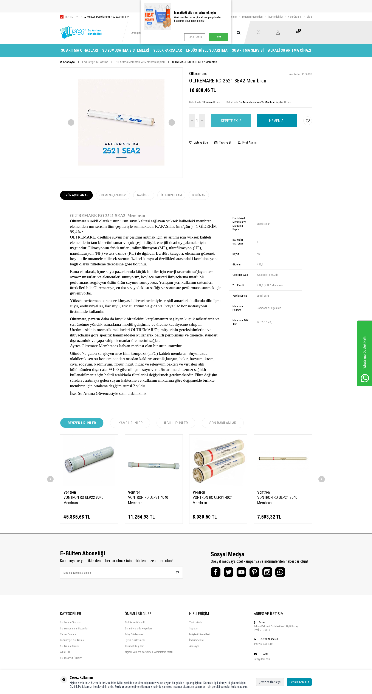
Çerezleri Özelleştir (270, 682)
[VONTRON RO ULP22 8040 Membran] (89, 460)
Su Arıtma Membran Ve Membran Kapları (140, 62)
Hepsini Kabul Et (299, 682)
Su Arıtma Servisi (248, 50)
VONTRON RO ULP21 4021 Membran (213, 500)
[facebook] (215, 572)
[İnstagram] (267, 572)
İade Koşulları (171, 195)
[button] (71, 122)
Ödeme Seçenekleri (113, 195)
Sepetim (193, 628)
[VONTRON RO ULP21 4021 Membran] (218, 460)
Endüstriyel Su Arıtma (207, 50)
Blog (309, 16)
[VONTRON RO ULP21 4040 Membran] (154, 460)
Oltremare (198, 73)
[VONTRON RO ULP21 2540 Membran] (283, 460)
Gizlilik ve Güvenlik (135, 622)
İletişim (233, 16)
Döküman (198, 195)
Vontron (70, 492)
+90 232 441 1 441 (263, 644)
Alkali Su (65, 652)
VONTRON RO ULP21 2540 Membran (277, 500)
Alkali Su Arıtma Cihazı (289, 50)
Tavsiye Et (225, 142)
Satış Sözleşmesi (134, 634)
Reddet (119, 686)
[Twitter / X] (228, 572)
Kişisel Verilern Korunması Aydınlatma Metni (149, 652)
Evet (218, 37)
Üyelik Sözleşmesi (135, 640)
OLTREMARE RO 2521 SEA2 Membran (194, 62)
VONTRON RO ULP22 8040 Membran (84, 500)
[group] (121, 123)
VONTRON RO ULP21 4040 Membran (148, 500)
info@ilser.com (262, 659)
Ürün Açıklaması (76, 195)
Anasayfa (69, 62)
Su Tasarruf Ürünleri (71, 658)
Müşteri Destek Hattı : (109, 16)
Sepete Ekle (231, 120)
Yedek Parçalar (167, 50)
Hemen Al (277, 120)
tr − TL (69, 16)
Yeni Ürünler (295, 16)
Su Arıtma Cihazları (79, 50)
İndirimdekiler (275, 16)
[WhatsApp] (280, 572)
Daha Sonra (195, 37)
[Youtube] (241, 572)
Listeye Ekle (200, 142)
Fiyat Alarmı (249, 142)
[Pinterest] (254, 572)
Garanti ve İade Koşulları (138, 628)
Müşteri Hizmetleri (252, 16)
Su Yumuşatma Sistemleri (125, 50)
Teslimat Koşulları (134, 646)
